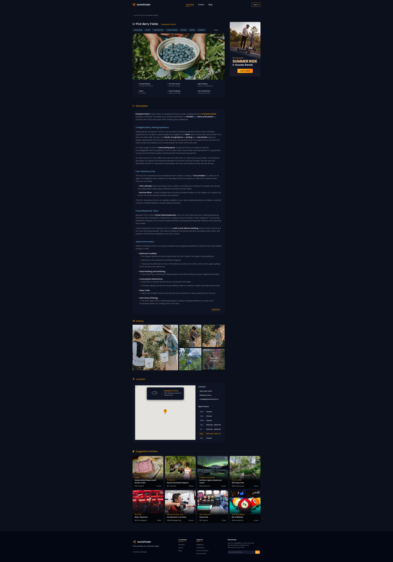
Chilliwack (142, 15)
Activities (136, 15)
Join (257, 552)
